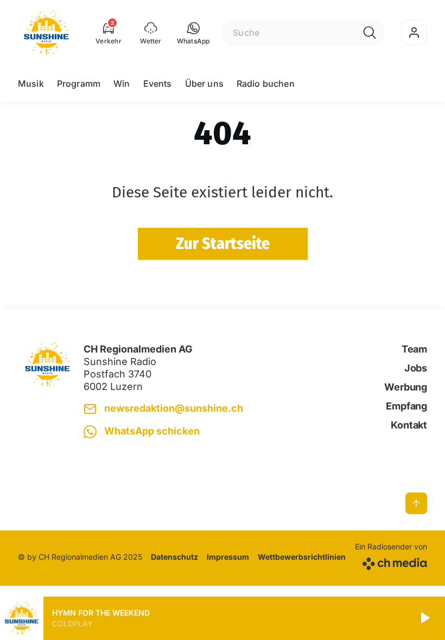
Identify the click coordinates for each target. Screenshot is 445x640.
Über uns (204, 83)
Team (414, 349)
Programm (78, 83)
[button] (193, 32)
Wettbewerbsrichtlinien (302, 556)
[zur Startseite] (46, 32)
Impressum (228, 556)
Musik (31, 83)
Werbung (405, 387)
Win (121, 83)
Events (157, 83)
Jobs (415, 368)
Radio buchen (266, 83)
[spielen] (424, 618)
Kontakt (409, 425)
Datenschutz (174, 556)
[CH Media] (391, 561)
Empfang (406, 406)
